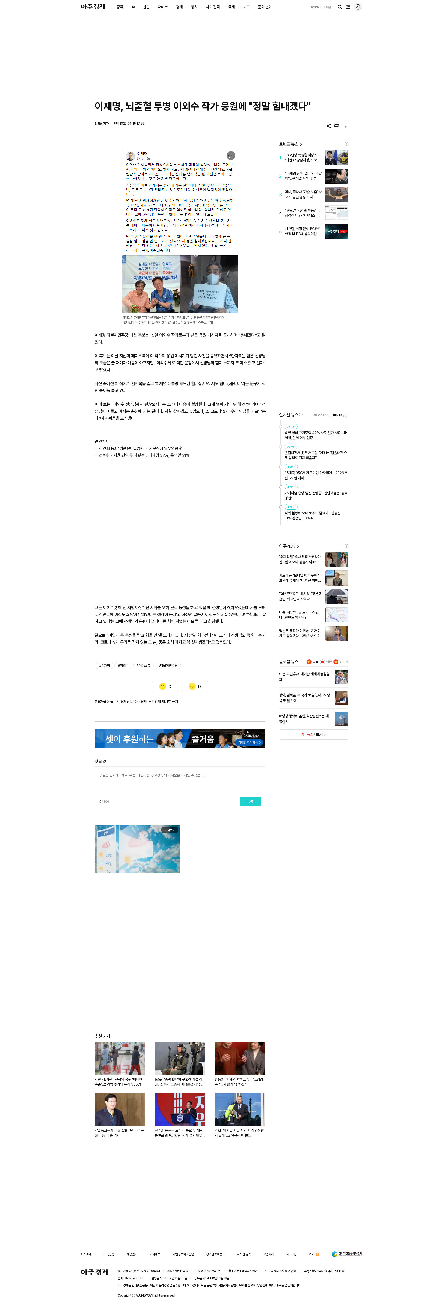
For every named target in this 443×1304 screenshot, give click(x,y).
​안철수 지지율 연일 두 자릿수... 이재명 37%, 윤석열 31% (143, 455)
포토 (246, 7)
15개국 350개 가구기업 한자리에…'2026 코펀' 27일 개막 (316, 475)
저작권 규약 (244, 1254)
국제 (231, 7)
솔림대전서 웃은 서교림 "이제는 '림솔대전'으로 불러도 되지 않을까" (316, 455)
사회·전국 (213, 7)
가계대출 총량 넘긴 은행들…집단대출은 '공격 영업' (316, 495)
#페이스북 (143, 666)
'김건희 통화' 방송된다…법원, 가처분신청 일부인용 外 (140, 448)
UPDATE (337, 415)
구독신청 (109, 1254)
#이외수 (123, 666)
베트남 (343, 662)
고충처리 (268, 1254)
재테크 (163, 7)
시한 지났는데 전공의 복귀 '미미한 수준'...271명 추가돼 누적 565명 (118, 1082)
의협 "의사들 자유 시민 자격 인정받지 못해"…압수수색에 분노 (239, 1133)
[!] (346, 144)
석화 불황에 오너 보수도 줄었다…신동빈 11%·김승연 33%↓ (313, 515)
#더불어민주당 (168, 666)
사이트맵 (291, 1254)
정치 (194, 7)
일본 (329, 662)
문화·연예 (265, 7)
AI (133, 7)
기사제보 (155, 1254)
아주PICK (287, 546)
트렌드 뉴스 (288, 144)
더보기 (301, 735)
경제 (179, 7)
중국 (120, 7)
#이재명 (104, 666)
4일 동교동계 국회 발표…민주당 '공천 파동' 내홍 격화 (119, 1133)
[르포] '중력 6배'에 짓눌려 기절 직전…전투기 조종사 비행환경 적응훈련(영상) (179, 1082)
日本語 (326, 7)
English (314, 7)
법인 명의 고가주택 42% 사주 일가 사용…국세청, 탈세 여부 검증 (316, 435)
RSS (312, 1254)
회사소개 (86, 1254)
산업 (146, 7)
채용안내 (132, 1254)
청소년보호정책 (215, 1254)
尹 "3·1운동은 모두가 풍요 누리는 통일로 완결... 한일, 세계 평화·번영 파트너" (178, 1133)
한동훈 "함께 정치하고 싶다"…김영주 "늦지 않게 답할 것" (239, 1082)
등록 (250, 801)
